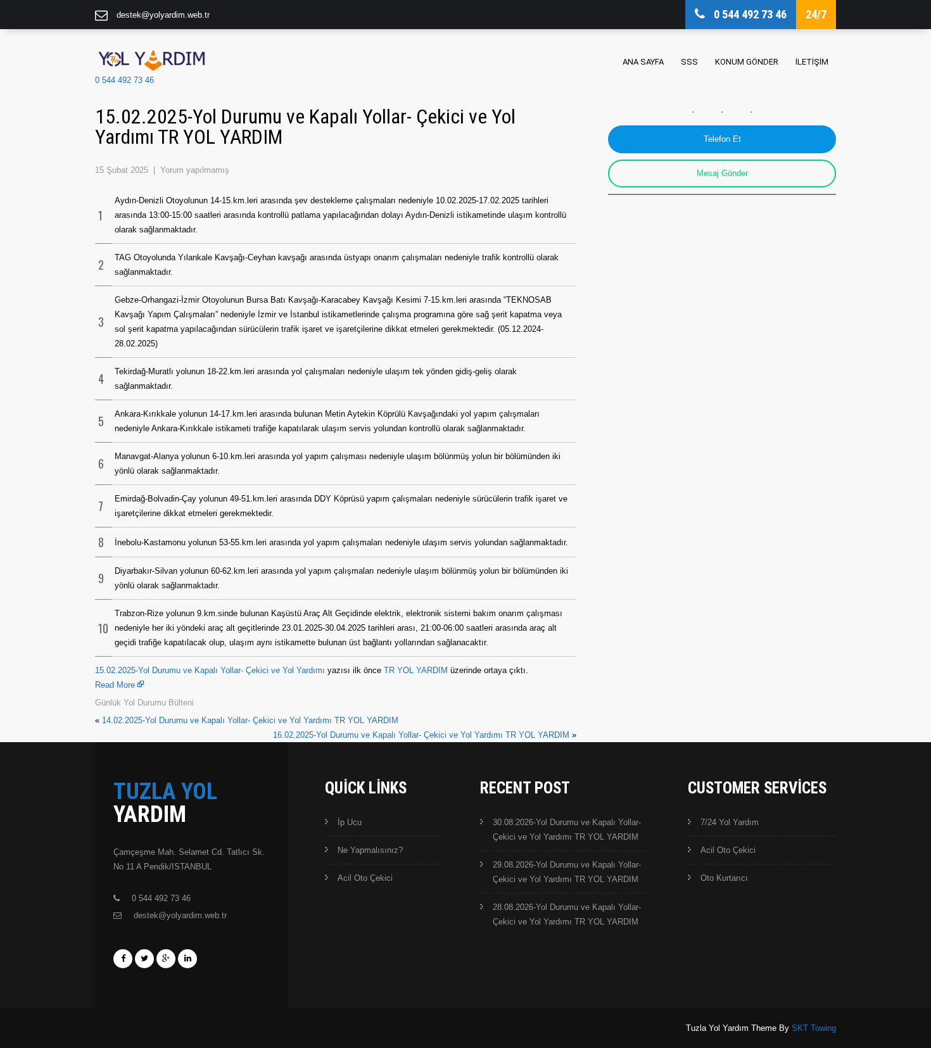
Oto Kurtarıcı (724, 878)
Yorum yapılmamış (194, 170)
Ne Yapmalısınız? (370, 850)
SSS (689, 61)
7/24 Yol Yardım (729, 822)
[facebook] (122, 958)
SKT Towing (814, 1028)
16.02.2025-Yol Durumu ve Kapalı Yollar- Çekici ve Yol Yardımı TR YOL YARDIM (421, 735)
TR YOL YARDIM (416, 670)
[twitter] (144, 958)
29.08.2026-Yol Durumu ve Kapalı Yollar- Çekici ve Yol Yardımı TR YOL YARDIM (567, 872)
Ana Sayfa (643, 61)
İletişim (811, 61)
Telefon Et (722, 139)
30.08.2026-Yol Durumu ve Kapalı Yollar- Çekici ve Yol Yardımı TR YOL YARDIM (567, 830)
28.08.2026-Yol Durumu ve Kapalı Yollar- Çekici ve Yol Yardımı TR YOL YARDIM (567, 914)
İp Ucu (350, 822)
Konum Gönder (746, 61)
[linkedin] (187, 958)
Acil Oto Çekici (365, 878)
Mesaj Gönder (722, 173)
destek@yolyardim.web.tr (163, 15)
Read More (115, 685)
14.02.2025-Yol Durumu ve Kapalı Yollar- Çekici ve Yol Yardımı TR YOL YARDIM (250, 720)
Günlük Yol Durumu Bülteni (144, 702)
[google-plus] (165, 958)
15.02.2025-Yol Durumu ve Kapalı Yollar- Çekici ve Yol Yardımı (210, 670)
